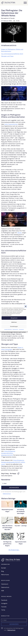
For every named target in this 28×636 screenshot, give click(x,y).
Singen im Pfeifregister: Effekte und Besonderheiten (12, 50)
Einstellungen (14, 326)
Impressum (21, 329)
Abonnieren (14, 487)
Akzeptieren (14, 318)
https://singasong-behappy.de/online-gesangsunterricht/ (8, 453)
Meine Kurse (5, 574)
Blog (2, 571)
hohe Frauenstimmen (11, 124)
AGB (2, 590)
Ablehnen (14, 322)
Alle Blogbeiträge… (14, 550)
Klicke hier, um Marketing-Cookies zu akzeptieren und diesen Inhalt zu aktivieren (14, 93)
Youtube (3, 607)
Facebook (4, 600)
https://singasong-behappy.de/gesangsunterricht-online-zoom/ (13, 462)
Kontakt (3, 568)
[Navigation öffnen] (25, 2)
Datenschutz (15, 329)
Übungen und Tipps (7, 56)
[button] (25, 306)
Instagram (4, 603)
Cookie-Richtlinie (8, 329)
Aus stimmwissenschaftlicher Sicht (12, 54)
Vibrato (19, 233)
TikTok (3, 610)
